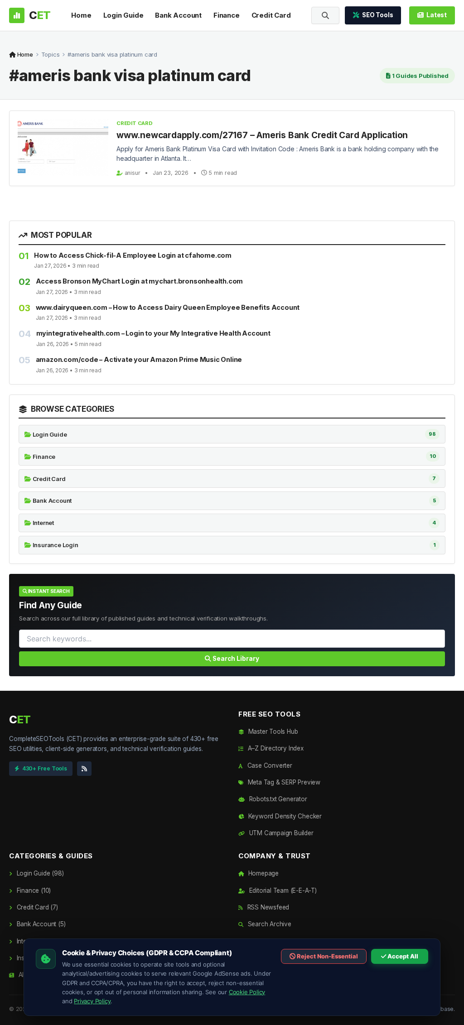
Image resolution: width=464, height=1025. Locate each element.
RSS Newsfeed (267, 907)
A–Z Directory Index (275, 748)
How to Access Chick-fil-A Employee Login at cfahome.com (133, 255)
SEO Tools (377, 15)
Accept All (402, 956)
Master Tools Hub (272, 731)
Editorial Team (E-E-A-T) (282, 890)
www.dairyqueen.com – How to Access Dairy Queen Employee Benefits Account (168, 307)
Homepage (262, 873)
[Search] (325, 15)
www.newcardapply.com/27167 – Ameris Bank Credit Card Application (262, 135)
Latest (436, 15)
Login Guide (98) (39, 873)
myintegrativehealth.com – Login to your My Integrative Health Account (153, 333)
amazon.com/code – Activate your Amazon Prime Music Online (139, 359)
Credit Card (271, 15)
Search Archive (268, 924)
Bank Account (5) (40, 924)
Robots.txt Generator (277, 799)
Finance (226, 15)
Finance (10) (33, 890)
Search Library (235, 658)
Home (81, 15)
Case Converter (269, 765)
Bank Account (178, 15)
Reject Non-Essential (326, 956)
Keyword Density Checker (284, 816)
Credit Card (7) (36, 907)
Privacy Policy (92, 1001)
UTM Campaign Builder (280, 833)
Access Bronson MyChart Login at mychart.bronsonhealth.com (139, 281)
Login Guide (123, 15)
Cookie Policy (247, 992)
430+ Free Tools (44, 768)
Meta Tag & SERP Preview (283, 782)
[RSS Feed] (84, 768)
